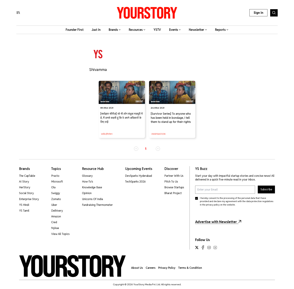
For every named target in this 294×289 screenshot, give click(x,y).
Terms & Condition (190, 268)
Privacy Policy (166, 268)
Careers (151, 268)
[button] (136, 149)
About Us (137, 268)
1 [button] (145, 149)
